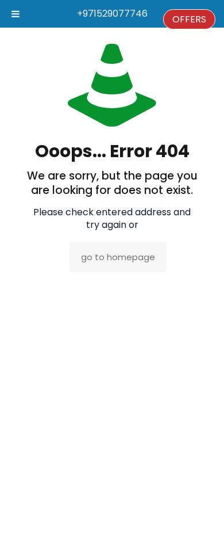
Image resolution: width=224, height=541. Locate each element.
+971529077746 (112, 13)
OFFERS (189, 19)
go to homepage (118, 257)
